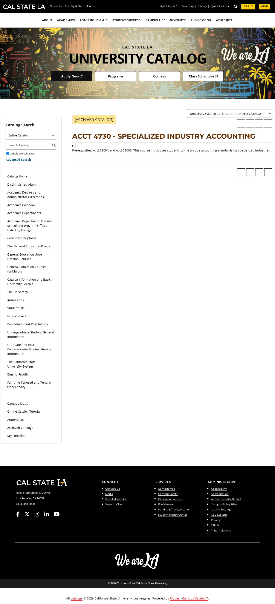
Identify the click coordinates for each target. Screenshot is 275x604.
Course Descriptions (21, 238)
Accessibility (219, 488)
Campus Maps (17, 403)
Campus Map (166, 488)
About (47, 20)
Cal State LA (24, 7)
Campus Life (155, 20)
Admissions (15, 300)
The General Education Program (30, 246)
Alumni (91, 6)
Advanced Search (18, 159)
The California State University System (21, 364)
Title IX (215, 525)
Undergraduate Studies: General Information (30, 334)
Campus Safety (168, 494)
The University (17, 292)
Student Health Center (172, 514)
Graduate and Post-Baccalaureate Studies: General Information (29, 349)
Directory (188, 6)
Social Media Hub (116, 499)
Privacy (216, 520)
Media (109, 494)
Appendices (15, 420)
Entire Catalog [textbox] (18, 135)
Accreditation (220, 494)
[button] (220, 7)
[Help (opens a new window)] (268, 123)
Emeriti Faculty (18, 374)
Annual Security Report (226, 499)
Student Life (16, 308)
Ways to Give (113, 504)
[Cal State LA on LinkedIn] (48, 514)
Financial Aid (16, 316)
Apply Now (70, 76)
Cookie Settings (221, 509)
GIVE (264, 6)
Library (202, 6)
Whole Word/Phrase (23, 154)
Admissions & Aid (93, 20)
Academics (66, 20)
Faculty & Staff (74, 6)
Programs (115, 76)
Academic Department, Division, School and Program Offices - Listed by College (30, 225)
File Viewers (165, 504)
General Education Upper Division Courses (25, 256)
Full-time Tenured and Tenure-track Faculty (29, 384)
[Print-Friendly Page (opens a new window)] (259, 123)
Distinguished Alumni (22, 184)
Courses (159, 76)
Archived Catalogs (20, 428)
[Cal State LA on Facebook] (20, 514)
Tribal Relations (221, 530)
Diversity (178, 20)
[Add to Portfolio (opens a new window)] (241, 123)
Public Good (201, 20)
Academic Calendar (21, 205)
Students (56, 6)
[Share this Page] (250, 123)
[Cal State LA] (42, 482)
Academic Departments (24, 213)
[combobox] (230, 113)
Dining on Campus (170, 499)
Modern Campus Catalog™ (189, 598)
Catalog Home (17, 176)
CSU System (219, 514)
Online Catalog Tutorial (24, 411)
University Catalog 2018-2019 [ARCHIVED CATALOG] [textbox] (226, 114)
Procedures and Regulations (27, 324)
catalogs (76, 598)
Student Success (126, 20)
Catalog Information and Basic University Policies (29, 281)
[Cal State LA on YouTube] (57, 514)
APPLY (248, 6)
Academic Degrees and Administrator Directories (25, 194)
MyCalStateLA (168, 6)
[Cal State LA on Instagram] (39, 514)
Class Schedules (201, 76)
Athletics (224, 20)
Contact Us (112, 488)
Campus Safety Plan (224, 504)
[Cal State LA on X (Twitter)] (29, 514)
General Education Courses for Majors (26, 269)
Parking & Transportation (174, 509)
